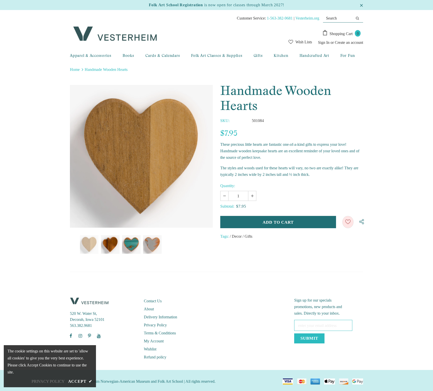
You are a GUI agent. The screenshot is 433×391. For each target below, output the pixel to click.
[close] (361, 5)
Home (75, 69)
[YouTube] (98, 335)
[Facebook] (70, 335)
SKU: (225, 120)
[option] (141, 156)
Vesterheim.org (307, 18)
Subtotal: (227, 206)
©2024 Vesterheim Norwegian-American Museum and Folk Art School (126, 381)
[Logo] (163, 34)
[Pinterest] (89, 335)
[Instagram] (80, 335)
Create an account (349, 42)
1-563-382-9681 (280, 18)
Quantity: (227, 186)
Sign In (324, 42)
